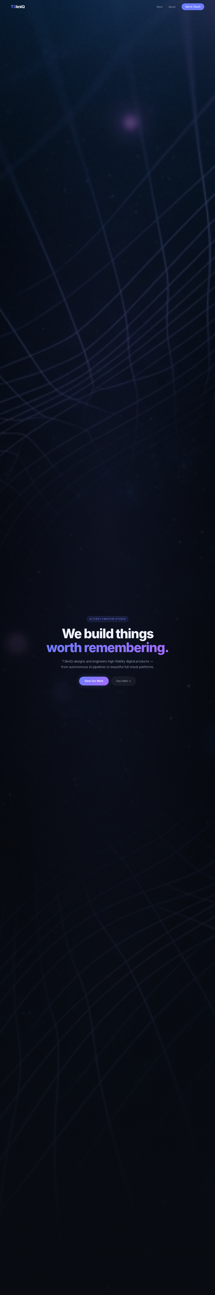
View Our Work (93, 681)
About (172, 6)
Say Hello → (123, 681)
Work (160, 6)
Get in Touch (193, 6)
